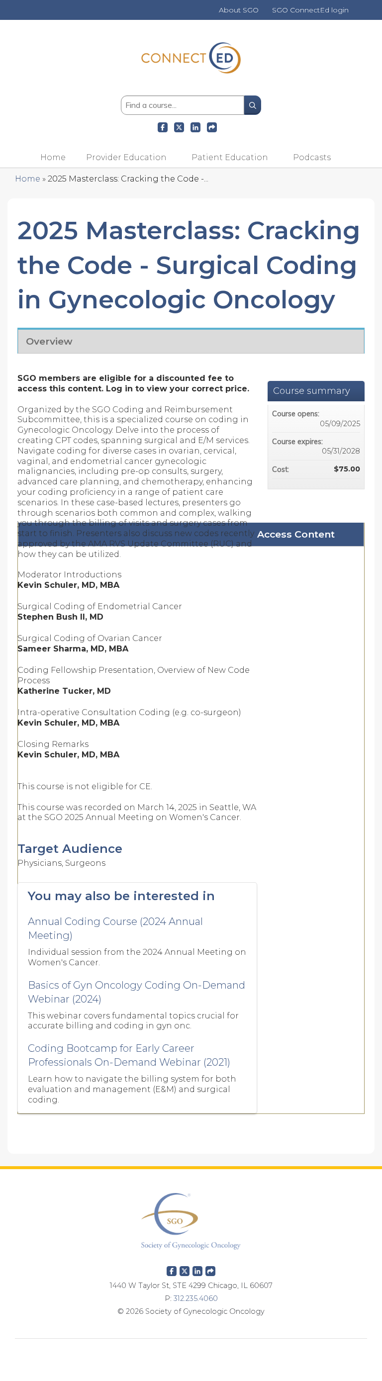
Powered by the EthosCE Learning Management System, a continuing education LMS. (191, 1354)
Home (53, 157)
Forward (212, 126)
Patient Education (229, 157)
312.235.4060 (196, 1298)
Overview (49, 341)
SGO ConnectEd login (310, 10)
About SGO (239, 10)
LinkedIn (195, 126)
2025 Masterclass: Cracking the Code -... (128, 179)
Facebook (163, 126)
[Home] (191, 80)
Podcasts (312, 157)
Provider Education (126, 157)
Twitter (185, 1269)
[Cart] (359, 13)
